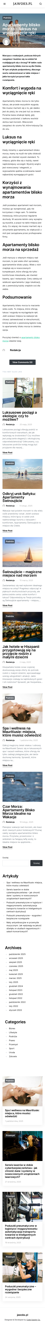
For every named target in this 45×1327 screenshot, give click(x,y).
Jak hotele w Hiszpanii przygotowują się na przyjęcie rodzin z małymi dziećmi (20, 651)
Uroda (12, 1052)
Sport (11, 1048)
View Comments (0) (22, 362)
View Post (7, 452)
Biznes (12, 1028)
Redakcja (16, 40)
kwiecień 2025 (16, 974)
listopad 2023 (15, 990)
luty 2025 (13, 982)
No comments (35, 43)
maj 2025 (13, 970)
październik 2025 (17, 954)
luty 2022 (13, 1006)
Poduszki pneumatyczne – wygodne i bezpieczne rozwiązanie (24, 917)
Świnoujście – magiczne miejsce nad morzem (22, 573)
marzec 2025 (15, 978)
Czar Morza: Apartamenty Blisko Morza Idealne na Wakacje (18, 811)
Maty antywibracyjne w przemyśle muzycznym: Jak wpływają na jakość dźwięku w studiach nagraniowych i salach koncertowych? (24, 927)
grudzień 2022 (16, 994)
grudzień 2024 (16, 986)
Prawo (12, 1040)
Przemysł (13, 1044)
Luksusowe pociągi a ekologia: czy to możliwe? (19, 416)
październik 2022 (17, 1002)
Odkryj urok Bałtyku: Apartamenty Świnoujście (19, 497)
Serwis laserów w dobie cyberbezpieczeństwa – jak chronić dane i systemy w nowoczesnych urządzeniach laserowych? (23, 894)
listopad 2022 (15, 998)
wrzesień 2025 (16, 958)
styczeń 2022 (15, 1010)
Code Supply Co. (33, 1320)
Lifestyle (13, 1032)
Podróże (7, 18)
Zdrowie (13, 1056)
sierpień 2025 (15, 962)
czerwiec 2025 (16, 966)
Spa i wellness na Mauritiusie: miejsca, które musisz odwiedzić (21, 731)
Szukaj (5, 857)
